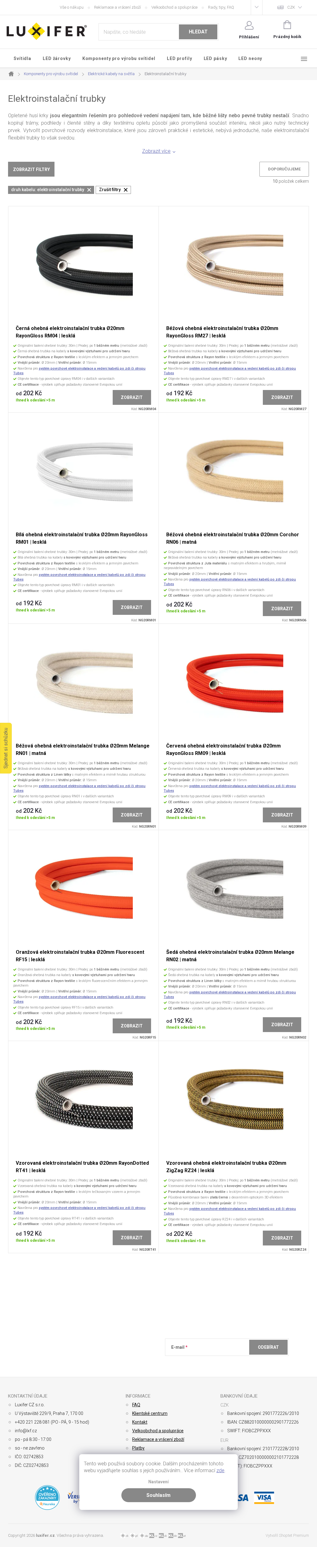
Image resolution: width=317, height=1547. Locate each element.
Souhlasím (158, 1495)
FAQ (136, 1404)
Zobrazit (132, 397)
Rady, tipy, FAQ (221, 7)
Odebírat (268, 1347)
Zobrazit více (156, 151)
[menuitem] (22, 58)
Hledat (198, 32)
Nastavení (158, 1482)
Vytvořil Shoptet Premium (287, 1535)
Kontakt (139, 1422)
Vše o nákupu (72, 7)
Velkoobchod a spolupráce (174, 7)
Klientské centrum (149, 1413)
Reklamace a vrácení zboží (117, 7)
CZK (291, 7)
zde (220, 1470)
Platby (138, 1448)
